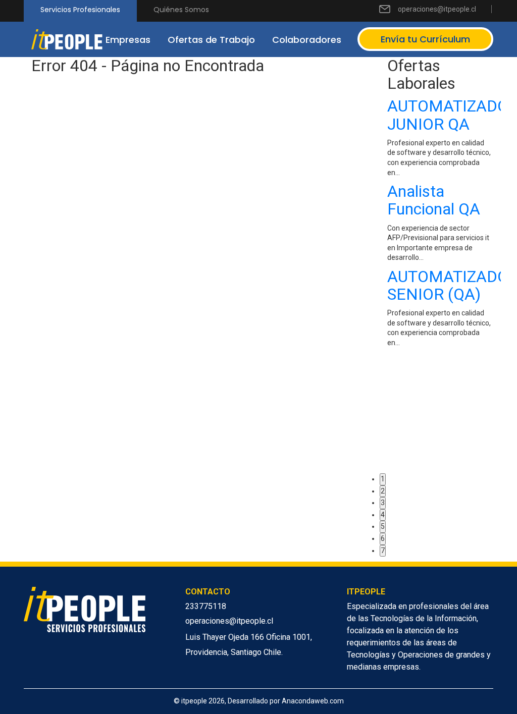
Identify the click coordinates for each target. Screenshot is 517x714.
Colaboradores (306, 39)
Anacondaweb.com (313, 701)
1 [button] (383, 479)
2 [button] (383, 491)
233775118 (205, 606)
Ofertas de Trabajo (211, 39)
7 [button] (383, 550)
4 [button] (383, 515)
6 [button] (383, 538)
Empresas (128, 39)
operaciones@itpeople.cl (437, 9)
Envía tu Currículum (425, 39)
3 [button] (383, 503)
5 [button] (383, 526)
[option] (440, 225)
